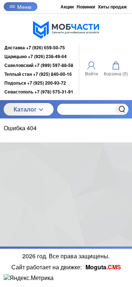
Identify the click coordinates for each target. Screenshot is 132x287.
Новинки (86, 6)
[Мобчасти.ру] (66, 30)
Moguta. (103, 266)
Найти (121, 109)
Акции (67, 6)
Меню (24, 6)
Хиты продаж (112, 6)
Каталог (25, 109)
